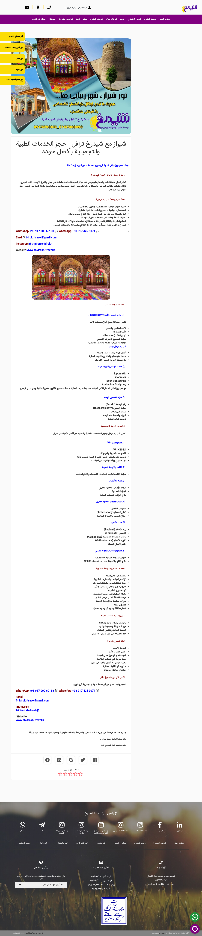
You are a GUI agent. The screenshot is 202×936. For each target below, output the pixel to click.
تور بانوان (43, 843)
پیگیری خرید (81, 19)
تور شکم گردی (82, 843)
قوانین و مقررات (66, 19)
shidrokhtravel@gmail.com (161, 884)
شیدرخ (162, 933)
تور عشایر (101, 843)
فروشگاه (52, 19)
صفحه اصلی (164, 19)
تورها (122, 19)
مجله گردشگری (38, 19)
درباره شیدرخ (150, 19)
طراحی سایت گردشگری (34, 933)
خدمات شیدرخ (96, 19)
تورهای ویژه (111, 19)
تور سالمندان (62, 843)
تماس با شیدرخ (134, 19)
